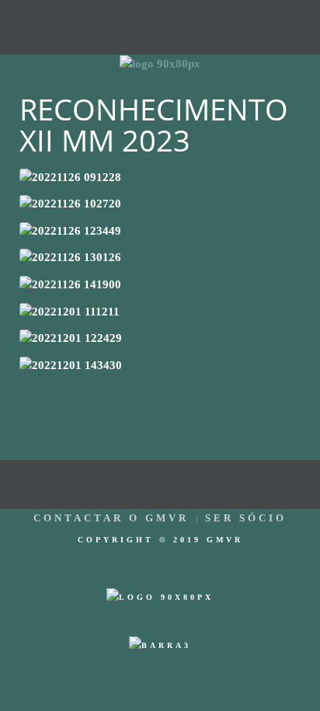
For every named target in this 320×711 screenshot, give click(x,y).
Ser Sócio (246, 518)
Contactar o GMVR (111, 518)
